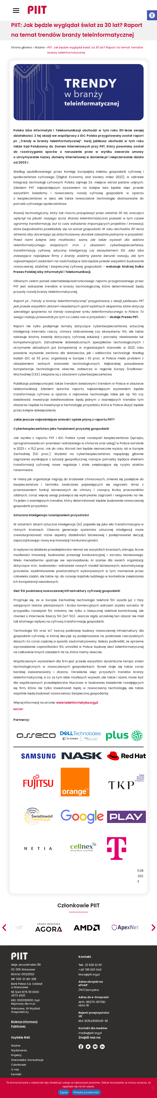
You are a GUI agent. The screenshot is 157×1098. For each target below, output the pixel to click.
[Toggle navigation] (16, 10)
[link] (152, 15)
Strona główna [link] (21, 47)
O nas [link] (15, 1070)
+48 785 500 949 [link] (89, 970)
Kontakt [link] (16, 1074)
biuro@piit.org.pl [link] (89, 975)
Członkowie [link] (18, 1065)
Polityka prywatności (86, 1092)
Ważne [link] (40, 47)
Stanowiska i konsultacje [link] (27, 1060)
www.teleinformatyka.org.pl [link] (77, 702)
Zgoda (64, 1092)
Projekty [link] (16, 1055)
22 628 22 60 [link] (93, 965)
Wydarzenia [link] (19, 1050)
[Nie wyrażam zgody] (152, 1088)
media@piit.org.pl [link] (90, 1033)
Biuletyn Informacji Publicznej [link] (24, 1024)
